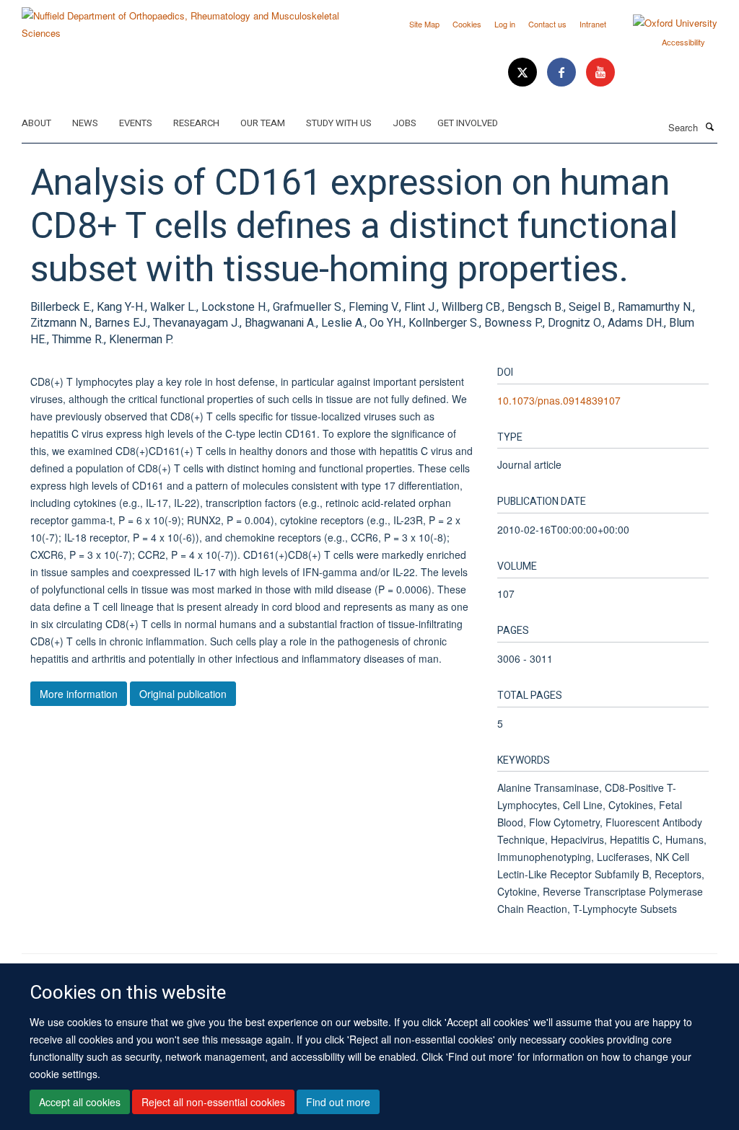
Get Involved (467, 123)
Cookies (466, 24)
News (85, 123)
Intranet (593, 24)
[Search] (709, 126)
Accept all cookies (80, 1102)
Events (135, 123)
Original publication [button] (183, 694)
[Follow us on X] (524, 72)
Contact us (547, 24)
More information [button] (79, 694)
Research (196, 123)
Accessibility (683, 42)
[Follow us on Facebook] (563, 72)
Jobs (404, 123)
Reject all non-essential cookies (213, 1102)
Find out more (338, 1102)
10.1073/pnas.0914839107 (559, 400)
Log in (504, 24)
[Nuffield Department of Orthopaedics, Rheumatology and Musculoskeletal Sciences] (190, 19)
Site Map (424, 24)
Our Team (262, 123)
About (36, 123)
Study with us (339, 123)
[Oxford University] (664, 23)
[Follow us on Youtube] (600, 72)
